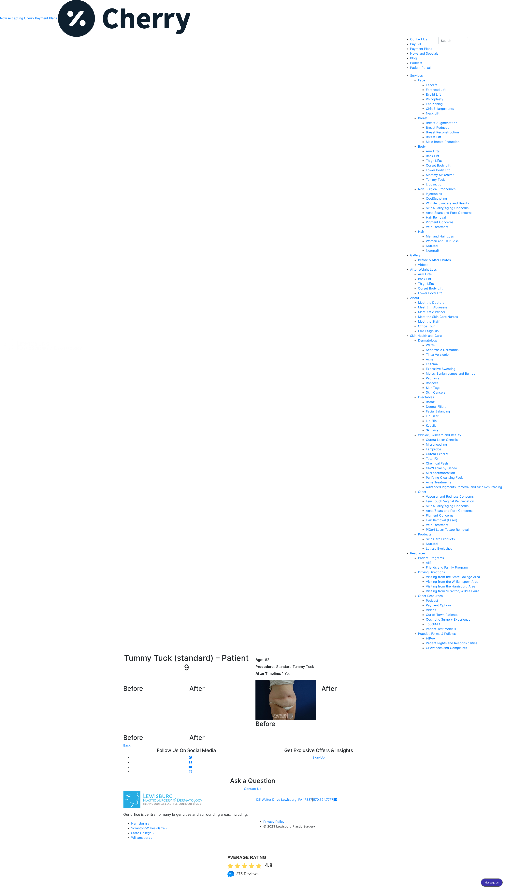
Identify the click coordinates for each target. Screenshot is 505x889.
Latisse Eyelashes (439, 548)
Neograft (432, 250)
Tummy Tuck (435, 180)
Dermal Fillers (436, 407)
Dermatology (428, 340)
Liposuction (434, 184)
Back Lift (432, 156)
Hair (421, 232)
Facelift (431, 85)
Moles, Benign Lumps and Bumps (450, 373)
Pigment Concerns (439, 222)
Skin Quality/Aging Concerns (447, 208)
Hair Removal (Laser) (441, 520)
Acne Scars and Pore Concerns (449, 213)
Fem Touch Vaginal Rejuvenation (450, 501)
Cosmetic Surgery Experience (448, 619)
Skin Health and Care (426, 336)
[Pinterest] (190, 757)
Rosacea (432, 383)
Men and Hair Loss (440, 236)
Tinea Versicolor (438, 355)
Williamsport (140, 838)
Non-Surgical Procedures (436, 189)
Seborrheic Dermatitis (442, 350)
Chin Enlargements (440, 109)
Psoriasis (432, 378)
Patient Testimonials (441, 629)
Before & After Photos (434, 260)
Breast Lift (433, 137)
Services (416, 75)
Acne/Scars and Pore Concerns (449, 511)
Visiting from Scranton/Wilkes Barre (452, 591)
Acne (429, 359)
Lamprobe (433, 449)
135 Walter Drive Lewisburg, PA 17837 (283, 799)
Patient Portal (420, 68)
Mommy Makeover (440, 175)
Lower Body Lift (438, 170)
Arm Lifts (433, 151)
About (414, 298)
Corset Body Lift (438, 165)
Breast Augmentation (441, 123)
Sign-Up (318, 757)
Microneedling (436, 444)
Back (127, 745)
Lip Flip (431, 421)
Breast (422, 118)
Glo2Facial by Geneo (441, 468)
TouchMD (433, 624)
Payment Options (439, 605)
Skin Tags (433, 388)
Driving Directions (431, 572)
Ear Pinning (434, 104)
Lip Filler (432, 416)
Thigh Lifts (434, 161)
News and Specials (424, 53)
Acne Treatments (438, 482)
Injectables (434, 194)
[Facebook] (190, 762)
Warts (430, 345)
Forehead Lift (436, 90)
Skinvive (432, 430)
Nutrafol (432, 246)
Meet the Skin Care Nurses (438, 317)
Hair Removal (436, 217)
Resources (418, 553)
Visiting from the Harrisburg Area (450, 586)
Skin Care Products (440, 539)
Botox (430, 402)
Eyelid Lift (433, 94)
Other (422, 492)
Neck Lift (433, 113)
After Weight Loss (423, 269)
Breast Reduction (438, 127)
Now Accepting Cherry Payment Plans (29, 18)
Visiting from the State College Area (453, 577)
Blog (413, 58)
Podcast (432, 600)
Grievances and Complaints (446, 648)
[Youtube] (190, 767)
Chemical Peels (437, 463)
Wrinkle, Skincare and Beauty (447, 203)
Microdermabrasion (440, 473)
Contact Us (418, 39)
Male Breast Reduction (442, 142)
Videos (423, 265)
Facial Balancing (438, 411)
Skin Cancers (435, 392)
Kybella (431, 425)
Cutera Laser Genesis (442, 440)
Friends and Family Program (447, 567)
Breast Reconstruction (442, 132)
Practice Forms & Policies (437, 634)
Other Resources (430, 596)
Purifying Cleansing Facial (445, 477)
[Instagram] (190, 772)
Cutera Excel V (437, 454)
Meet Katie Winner (431, 312)
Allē (428, 563)
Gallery (415, 255)
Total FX (432, 459)
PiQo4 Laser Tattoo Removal (447, 530)
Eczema (432, 364)
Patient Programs (431, 558)
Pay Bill (415, 44)
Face (421, 80)
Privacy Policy (273, 822)
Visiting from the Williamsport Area (452, 582)
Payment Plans (421, 49)
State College (141, 833)
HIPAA (430, 638)
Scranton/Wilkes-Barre (148, 828)
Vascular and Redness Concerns (450, 496)
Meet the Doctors (431, 302)
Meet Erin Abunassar (433, 307)
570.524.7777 (323, 799)
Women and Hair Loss (442, 241)
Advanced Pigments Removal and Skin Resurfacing (464, 487)
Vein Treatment (437, 227)
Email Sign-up (428, 331)
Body (422, 146)
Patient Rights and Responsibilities (451, 643)
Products (424, 534)
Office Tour (426, 326)
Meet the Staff (429, 321)
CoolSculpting (436, 198)
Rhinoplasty (434, 99)
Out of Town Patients (441, 615)
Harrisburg (139, 823)
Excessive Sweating (440, 369)
